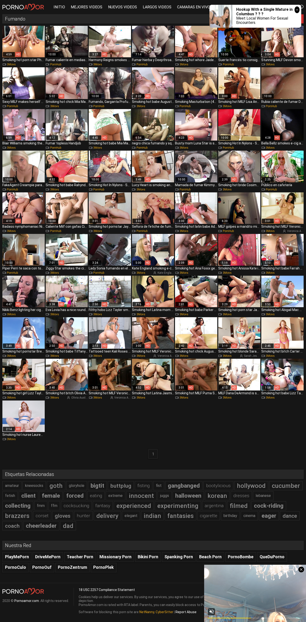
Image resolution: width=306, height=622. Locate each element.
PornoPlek (103, 567)
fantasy (102, 505)
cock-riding (269, 505)
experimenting (177, 505)
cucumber (286, 485)
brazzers (17, 515)
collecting (18, 505)
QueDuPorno (272, 556)
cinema (249, 515)
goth (56, 485)
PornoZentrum (72, 567)
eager (269, 515)
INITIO (59, 7)
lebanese (263, 495)
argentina (214, 505)
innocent (141, 495)
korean (217, 495)
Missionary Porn (115, 556)
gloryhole (76, 485)
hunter (83, 515)
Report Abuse (186, 612)
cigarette (208, 515)
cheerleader (41, 525)
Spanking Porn (178, 556)
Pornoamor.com (26, 601)
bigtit (97, 485)
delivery (107, 515)
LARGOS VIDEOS (157, 7)
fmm (41, 505)
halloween (188, 495)
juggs (164, 495)
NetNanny (146, 612)
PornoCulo (15, 567)
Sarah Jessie (252, 356)
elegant (131, 515)
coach (12, 526)
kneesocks (34, 485)
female (51, 495)
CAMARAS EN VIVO (193, 7)
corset (42, 515)
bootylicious (218, 485)
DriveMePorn (47, 556)
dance (290, 516)
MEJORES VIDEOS (86, 7)
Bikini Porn (148, 556)
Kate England (166, 272)
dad (68, 525)
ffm (54, 505)
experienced (133, 505)
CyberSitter (164, 612)
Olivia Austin (79, 397)
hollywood (251, 485)
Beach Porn (210, 556)
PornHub (55, 64)
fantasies (180, 515)
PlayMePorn (17, 556)
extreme (115, 495)
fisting (143, 485)
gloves (63, 516)
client (28, 495)
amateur (12, 485)
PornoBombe (240, 556)
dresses (241, 495)
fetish (10, 495)
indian (152, 515)
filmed (239, 505)
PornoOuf (42, 567)
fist (159, 485)
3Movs (11, 64)
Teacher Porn (80, 556)
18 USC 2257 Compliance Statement (107, 590)
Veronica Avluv (167, 356)
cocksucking (76, 505)
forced (75, 495)
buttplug (120, 486)
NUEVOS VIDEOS (122, 7)
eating (96, 495)
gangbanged (184, 485)
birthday (230, 515)
